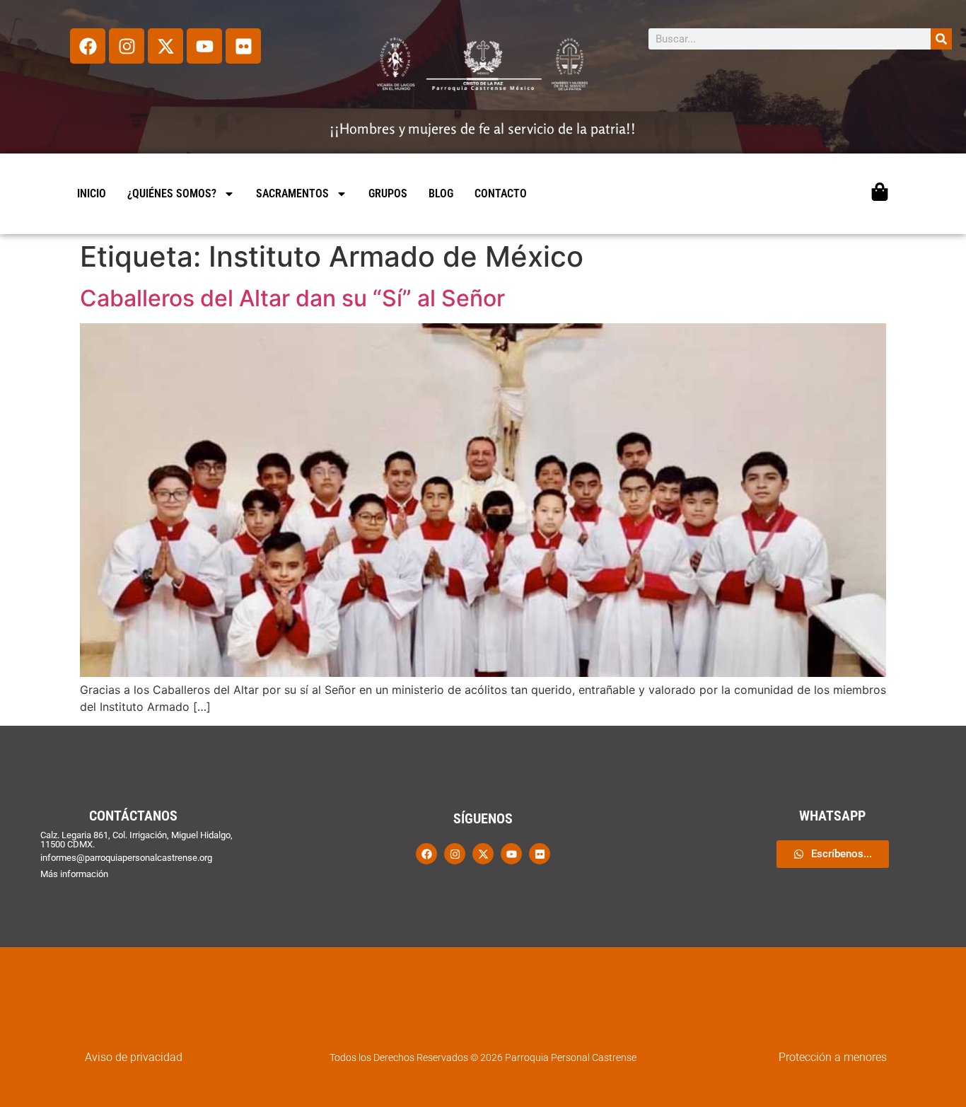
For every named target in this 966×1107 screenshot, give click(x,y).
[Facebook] (87, 46)
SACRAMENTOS (292, 193)
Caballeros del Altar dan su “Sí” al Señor (292, 298)
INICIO (91, 193)
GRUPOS (387, 193)
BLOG (441, 193)
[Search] (941, 39)
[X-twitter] (165, 46)
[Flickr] (243, 46)
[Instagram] (126, 46)
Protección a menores (833, 1057)
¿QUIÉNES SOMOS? (171, 193)
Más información (74, 874)
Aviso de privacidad (133, 1057)
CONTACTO (501, 193)
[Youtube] (204, 46)
